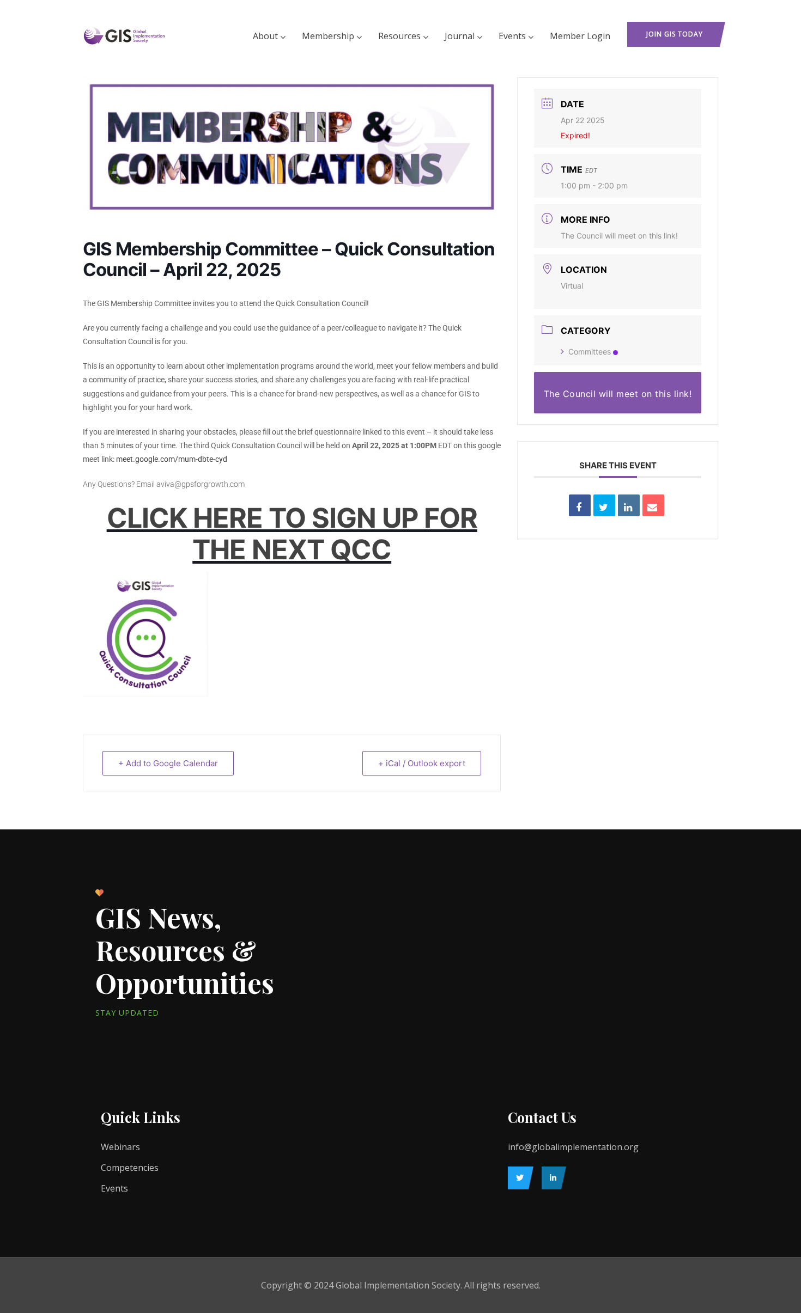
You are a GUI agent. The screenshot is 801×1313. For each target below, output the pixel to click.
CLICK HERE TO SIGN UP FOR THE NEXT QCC (292, 534)
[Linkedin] (629, 505)
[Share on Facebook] (580, 505)
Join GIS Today (674, 34)
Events (512, 36)
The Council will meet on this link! (619, 235)
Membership (328, 36)
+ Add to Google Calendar (168, 763)
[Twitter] (518, 1178)
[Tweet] (604, 505)
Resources (399, 36)
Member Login (580, 36)
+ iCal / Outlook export (421, 763)
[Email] (653, 505)
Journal (460, 36)
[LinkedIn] (551, 1178)
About (265, 36)
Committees (589, 351)
